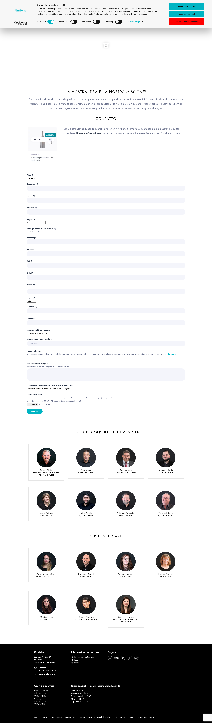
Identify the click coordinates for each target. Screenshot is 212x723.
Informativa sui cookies (124, 717)
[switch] (73, 22)
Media (77, 662)
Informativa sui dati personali (63, 717)
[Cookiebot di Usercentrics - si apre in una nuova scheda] (21, 23)
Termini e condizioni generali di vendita (95, 717)
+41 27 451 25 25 (47, 670)
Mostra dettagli (133, 22)
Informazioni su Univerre (84, 657)
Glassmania (171, 354)
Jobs (76, 660)
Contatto (42, 667)
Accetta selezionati (187, 14)
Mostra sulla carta (47, 674)
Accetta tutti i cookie (186, 6)
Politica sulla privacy (146, 717)
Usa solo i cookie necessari (186, 22)
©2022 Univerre (40, 717)
